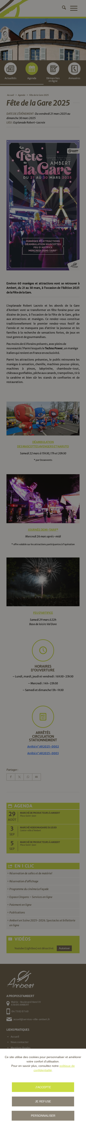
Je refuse (43, 1101)
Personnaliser (43, 1115)
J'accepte (43, 1087)
